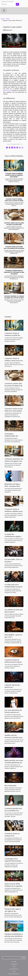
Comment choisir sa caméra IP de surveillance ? (12, 835)
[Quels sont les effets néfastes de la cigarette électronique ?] (14, 875)
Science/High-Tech (14, 969)
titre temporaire (10, 785)
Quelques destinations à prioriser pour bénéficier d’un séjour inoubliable (14, 936)
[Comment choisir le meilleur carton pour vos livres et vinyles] (14, 191)
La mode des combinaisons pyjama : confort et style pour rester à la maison (13, 537)
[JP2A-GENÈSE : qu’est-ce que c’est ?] (14, 626)
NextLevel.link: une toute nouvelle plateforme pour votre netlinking (14, 762)
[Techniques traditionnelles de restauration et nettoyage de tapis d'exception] (14, 262)
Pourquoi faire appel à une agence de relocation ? (13, 911)
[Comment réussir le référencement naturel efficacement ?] (14, 651)
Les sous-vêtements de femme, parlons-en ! (13, 711)
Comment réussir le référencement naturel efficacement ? (13, 662)
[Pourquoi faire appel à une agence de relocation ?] (14, 901)
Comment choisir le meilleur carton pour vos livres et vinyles (14, 200)
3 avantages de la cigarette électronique (13, 859)
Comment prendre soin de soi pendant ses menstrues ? (13, 810)
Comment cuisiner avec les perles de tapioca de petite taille (14, 224)
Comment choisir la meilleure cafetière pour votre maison (13, 511)
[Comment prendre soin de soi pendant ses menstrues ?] (14, 800)
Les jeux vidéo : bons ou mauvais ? (13, 560)
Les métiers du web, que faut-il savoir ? (14, 610)
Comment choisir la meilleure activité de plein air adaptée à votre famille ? (14, 175)
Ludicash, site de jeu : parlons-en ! (12, 686)
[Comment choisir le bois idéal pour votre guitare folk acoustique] (14, 238)
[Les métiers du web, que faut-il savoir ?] (14, 601)
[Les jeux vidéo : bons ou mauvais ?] (14, 551)
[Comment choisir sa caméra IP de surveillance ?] (14, 825)
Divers (8, 18)
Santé (14, 966)
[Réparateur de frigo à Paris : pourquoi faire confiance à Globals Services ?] (14, 476)
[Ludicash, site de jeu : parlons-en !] (14, 677)
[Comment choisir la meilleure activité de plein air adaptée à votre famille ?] (14, 165)
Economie (14, 962)
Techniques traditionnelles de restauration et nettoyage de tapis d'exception (14, 272)
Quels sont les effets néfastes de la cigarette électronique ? (13, 886)
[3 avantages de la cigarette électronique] (14, 850)
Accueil (3, 18)
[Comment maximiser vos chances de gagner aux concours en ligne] (14, 288)
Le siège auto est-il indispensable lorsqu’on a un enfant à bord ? (13, 586)
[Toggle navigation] (4, 10)
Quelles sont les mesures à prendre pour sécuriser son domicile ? (13, 737)
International (14, 964)
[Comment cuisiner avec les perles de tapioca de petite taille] (14, 214)
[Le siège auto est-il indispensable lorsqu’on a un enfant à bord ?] (14, 576)
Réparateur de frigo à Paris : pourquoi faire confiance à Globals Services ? (12, 487)
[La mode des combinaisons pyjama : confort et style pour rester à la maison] (14, 526)
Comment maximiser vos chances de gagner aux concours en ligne (14, 297)
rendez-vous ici (7, 90)
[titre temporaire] (14, 777)
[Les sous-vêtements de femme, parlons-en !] (14, 702)
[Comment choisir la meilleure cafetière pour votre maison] (14, 501)
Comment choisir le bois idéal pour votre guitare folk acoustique (14, 247)
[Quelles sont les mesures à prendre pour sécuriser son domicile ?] (14, 727)
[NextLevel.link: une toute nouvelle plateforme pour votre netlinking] (14, 752)
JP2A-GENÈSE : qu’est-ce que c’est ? (13, 635)
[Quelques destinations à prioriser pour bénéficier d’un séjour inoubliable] (14, 926)
